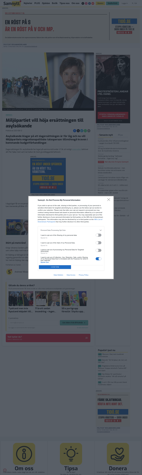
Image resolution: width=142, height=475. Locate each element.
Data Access (71, 275)
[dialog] (71, 237)
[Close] (109, 200)
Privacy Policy (83, 275)
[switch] (98, 235)
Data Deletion (58, 275)
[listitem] (71, 230)
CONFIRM (55, 267)
